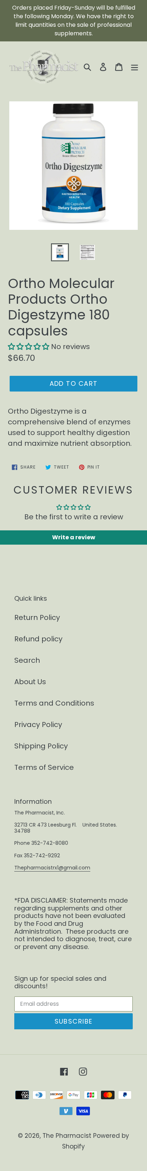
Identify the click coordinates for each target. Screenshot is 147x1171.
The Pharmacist (66, 1135)
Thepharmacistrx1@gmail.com (52, 867)
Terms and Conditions (54, 703)
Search (27, 660)
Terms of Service (44, 767)
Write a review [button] (73, 537)
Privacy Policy (38, 725)
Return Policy (37, 617)
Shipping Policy (41, 746)
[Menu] (134, 66)
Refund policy (38, 639)
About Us (30, 682)
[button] (29, 347)
